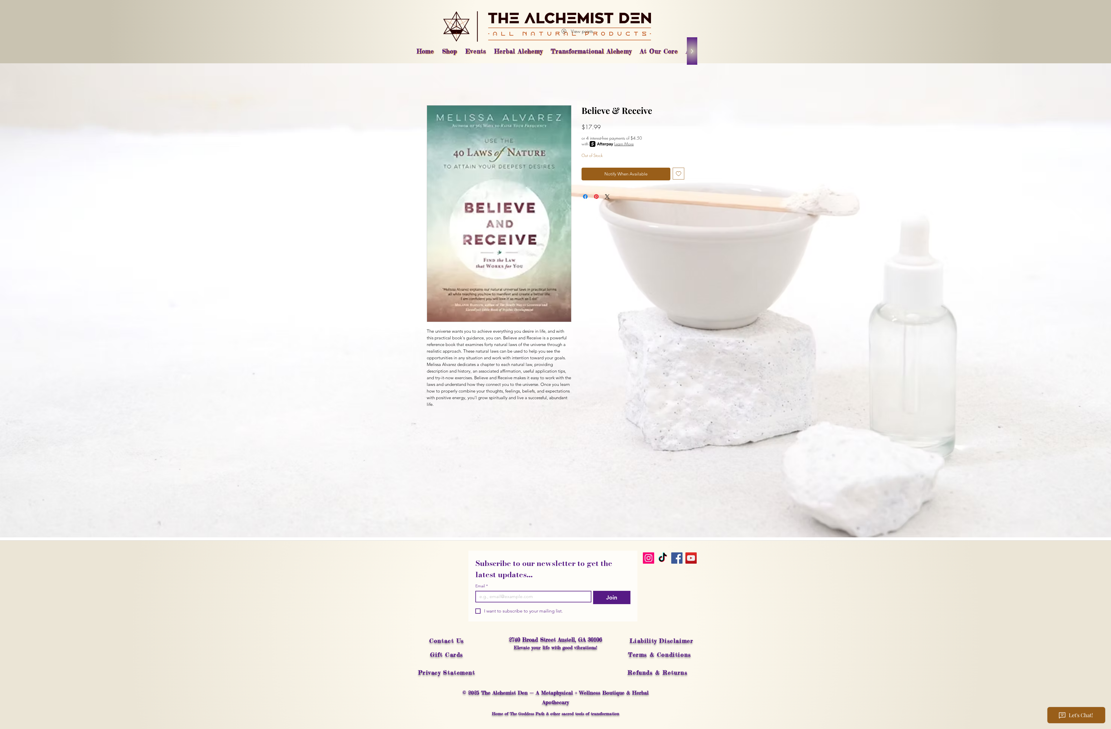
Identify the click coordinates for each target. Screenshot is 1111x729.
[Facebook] (677, 558)
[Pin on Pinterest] (596, 196)
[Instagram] (648, 558)
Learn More (624, 144)
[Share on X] (607, 196)
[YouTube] (691, 558)
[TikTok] (662, 558)
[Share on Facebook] (585, 196)
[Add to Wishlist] (679, 174)
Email (481, 586)
